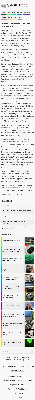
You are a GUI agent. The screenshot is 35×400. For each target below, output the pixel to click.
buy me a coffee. (17, 371)
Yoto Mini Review (6, 205)
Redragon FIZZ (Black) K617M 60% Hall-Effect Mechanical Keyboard (15, 228)
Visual (15, 17)
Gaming (19, 12)
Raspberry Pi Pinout (17, 385)
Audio (8, 12)
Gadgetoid (13, 4)
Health (14, 12)
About (20, 380)
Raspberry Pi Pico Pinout (17, 389)
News (21, 194)
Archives (29, 380)
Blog (20, 17)
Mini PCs (3, 17)
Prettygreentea (17, 393)
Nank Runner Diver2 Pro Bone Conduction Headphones (14, 222)
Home (3, 12)
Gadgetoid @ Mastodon (17, 376)
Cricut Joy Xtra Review (8, 216)
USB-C (10, 17)
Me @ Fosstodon (9, 380)
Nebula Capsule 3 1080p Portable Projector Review (16, 210)
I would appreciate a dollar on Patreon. (16, 367)
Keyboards (27, 12)
